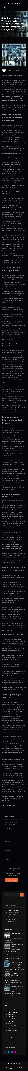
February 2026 (11, 1010)
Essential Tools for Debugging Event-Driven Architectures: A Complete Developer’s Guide (13, 991)
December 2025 (12, 1012)
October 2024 (11, 1028)
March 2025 (10, 1021)
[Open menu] (4, 7)
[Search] (22, 895)
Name (7, 842)
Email (7, 851)
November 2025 (12, 1014)
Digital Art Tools (12, 912)
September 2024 (12, 1030)
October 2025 (11, 1016)
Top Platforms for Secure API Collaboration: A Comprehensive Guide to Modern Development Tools (13, 978)
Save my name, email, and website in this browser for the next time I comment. (14, 872)
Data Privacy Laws (13, 910)
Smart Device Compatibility (10, 805)
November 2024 (12, 1026)
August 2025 (11, 1019)
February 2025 (11, 1023)
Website (7, 859)
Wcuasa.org (14, 3)
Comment (8, 828)
